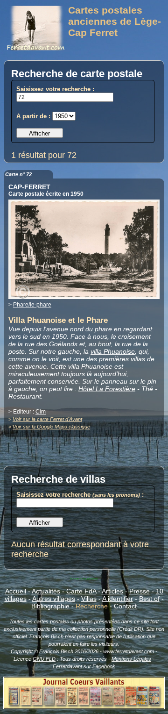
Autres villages (53, 598)
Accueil (15, 591)
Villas (89, 598)
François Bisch (46, 636)
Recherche (92, 606)
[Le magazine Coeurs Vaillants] (84, 706)
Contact (125, 606)
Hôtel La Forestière (106, 389)
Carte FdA (81, 591)
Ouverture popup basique (84, 578)
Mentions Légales (131, 659)
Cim (40, 411)
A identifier (117, 598)
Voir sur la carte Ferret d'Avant (47, 419)
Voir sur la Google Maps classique (51, 426)
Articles (112, 591)
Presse (139, 591)
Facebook (103, 666)
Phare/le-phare (32, 304)
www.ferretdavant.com (128, 651)
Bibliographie (50, 606)
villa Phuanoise (113, 351)
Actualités (46, 591)
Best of (149, 598)
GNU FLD (44, 659)
